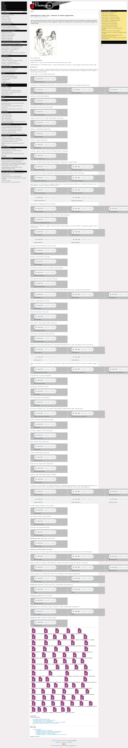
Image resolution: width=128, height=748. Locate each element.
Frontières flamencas (6, 135)
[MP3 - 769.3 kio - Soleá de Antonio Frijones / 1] (45, 644)
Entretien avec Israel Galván (7, 37)
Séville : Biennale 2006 (6, 118)
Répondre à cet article (35, 736)
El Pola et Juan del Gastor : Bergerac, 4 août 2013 (12, 130)
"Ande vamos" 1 (5, 107)
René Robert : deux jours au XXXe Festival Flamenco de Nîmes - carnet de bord (13, 104)
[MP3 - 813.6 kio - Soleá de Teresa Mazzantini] (33, 663)
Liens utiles (4, 84)
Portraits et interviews (6, 147)
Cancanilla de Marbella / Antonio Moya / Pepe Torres (12, 127)
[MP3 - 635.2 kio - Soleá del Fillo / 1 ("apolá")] (85, 638)
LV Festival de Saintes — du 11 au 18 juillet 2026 (43, 721)
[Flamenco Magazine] (78, 5)
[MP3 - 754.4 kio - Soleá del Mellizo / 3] (64, 663)
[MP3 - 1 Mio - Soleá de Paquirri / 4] (85, 669)
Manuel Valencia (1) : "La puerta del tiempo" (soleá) (12, 46)
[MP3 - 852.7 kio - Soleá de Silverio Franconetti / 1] (85, 681)
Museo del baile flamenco (7, 116)
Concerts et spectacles (6, 124)
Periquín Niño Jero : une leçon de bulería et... (110, 17)
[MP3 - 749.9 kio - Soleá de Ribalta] (66, 687)
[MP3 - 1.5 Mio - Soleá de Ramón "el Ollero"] (33, 669)
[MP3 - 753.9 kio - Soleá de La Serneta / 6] (87, 693)
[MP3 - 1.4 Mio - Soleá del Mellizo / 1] (45, 663)
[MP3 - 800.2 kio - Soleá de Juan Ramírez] (55, 687)
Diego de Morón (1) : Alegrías (7, 51)
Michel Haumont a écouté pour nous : (9, 70)
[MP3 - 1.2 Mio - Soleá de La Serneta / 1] (42, 693)
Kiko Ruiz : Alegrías (5, 16)
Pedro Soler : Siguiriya (6, 18)
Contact (3, 3)
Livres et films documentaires (7, 158)
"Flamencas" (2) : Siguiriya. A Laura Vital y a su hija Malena (13, 52)
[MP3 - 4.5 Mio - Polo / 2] (62, 711)
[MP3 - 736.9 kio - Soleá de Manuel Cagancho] (33, 638)
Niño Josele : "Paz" (5, 95)
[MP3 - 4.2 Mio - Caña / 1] (33, 711)
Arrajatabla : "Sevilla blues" (7, 136)
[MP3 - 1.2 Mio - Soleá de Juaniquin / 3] (43, 656)
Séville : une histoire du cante (7, 120)
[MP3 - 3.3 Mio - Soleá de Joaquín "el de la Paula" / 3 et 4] (67, 675)
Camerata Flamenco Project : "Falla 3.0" (10, 141)
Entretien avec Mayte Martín (7, 38)
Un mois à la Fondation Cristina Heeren (9, 27)
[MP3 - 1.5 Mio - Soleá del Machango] (74, 656)
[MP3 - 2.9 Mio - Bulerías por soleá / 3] (43, 705)
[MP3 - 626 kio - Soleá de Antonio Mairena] (83, 656)
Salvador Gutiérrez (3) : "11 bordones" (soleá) (11, 48)
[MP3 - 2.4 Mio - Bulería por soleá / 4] (52, 705)
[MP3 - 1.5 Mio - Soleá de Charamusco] (54, 638)
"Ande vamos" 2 (5, 110)
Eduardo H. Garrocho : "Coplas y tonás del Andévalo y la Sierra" (13, 144)
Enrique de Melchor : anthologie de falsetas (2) (110, 18)
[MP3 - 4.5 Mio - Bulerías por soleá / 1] (81, 699)
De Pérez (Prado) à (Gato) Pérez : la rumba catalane (12, 140)
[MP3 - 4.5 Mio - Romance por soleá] (68, 711)
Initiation (32, 11)
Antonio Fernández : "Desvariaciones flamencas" (11, 90)
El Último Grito (4, 145)
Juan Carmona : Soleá (6, 19)
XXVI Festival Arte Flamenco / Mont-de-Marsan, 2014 (12, 105)
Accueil (3, 2)
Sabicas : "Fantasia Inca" (6, 54)
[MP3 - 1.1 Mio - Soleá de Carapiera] (45, 638)
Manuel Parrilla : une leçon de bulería (109, 12)
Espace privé (4, 10)
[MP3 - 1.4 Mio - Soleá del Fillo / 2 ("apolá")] (33, 644)
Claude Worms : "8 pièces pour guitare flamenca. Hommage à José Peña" (14, 178)
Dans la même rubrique (106, 10)
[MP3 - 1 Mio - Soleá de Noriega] (82, 663)
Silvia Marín (4, 156)
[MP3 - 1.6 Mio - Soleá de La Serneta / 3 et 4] (64, 693)
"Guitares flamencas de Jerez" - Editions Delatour (11, 176)
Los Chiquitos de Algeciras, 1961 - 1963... (41, 719)
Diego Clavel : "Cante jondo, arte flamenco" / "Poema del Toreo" (46, 723)
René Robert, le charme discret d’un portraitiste (11, 43)
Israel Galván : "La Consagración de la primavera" (12, 129)
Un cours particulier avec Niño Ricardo (109, 21)
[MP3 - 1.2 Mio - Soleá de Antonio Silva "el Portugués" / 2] (66, 681)
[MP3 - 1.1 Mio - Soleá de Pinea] (40, 681)
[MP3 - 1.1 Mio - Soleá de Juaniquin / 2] (33, 656)
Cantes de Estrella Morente (7, 59)
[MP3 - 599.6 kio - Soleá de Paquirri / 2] (66, 669)
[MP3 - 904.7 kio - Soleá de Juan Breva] (79, 632)
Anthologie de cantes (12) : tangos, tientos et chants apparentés (49, 731)
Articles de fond (5, 112)
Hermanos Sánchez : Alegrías (7, 22)
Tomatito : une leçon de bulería (107, 14)
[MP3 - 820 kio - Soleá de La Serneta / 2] (53, 693)
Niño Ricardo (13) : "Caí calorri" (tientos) (10, 49)
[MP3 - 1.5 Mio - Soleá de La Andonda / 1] (45, 632)
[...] (33, 724)
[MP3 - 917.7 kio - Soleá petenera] (33, 681)
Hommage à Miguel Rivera (7, 152)
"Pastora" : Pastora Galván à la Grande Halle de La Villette (13, 133)
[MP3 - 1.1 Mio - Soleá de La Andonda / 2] (56, 632)
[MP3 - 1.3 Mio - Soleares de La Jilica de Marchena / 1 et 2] (66, 650)
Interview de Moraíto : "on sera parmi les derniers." (12, 150)
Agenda (3, 96)
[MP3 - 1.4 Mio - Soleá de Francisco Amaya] (33, 632)
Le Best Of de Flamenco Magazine (8, 30)
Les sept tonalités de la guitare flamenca (109, 25)
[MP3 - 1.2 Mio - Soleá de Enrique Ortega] (46, 669)
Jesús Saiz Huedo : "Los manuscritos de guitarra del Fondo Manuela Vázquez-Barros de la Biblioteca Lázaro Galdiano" (14, 164)
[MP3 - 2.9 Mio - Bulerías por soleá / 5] (62, 705)
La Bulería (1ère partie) (6, 82)
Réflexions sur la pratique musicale (9, 26)
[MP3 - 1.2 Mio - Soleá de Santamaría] (33, 693)
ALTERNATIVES (70, 742)
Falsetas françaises (5, 13)
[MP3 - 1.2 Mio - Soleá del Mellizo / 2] (55, 663)
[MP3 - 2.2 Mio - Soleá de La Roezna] (73, 687)
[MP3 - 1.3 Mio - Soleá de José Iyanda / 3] (55, 650)
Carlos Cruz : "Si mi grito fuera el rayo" (9, 62)
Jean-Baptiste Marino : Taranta (8, 14)
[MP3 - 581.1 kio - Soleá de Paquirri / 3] (76, 669)
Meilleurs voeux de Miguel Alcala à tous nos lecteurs (12, 109)
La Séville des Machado (6, 113)
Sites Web (4, 7)
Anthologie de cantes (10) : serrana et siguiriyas (45, 733)
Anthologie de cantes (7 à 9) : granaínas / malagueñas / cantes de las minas (51, 734)
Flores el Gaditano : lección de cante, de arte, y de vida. (13, 153)
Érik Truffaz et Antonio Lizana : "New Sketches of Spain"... (44, 720)
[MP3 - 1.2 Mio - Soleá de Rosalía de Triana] (82, 687)
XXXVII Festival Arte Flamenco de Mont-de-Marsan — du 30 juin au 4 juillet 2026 (49, 722)
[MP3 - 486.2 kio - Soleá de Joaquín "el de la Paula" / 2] (50, 675)
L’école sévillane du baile (7, 115)
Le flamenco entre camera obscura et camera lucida (12, 41)
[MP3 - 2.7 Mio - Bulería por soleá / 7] (81, 705)
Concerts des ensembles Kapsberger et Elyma (11, 125)
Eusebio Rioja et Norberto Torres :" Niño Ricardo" (11, 161)
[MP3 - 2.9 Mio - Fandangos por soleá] (44, 711)
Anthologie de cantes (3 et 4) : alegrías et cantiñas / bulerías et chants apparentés (113, 38)
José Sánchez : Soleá (6, 180)
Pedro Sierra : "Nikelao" (6, 89)
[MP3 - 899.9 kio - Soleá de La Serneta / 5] (76, 693)
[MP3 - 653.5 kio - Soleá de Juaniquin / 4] (54, 656)
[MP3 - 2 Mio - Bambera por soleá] (73, 699)
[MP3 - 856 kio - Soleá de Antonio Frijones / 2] (59, 644)
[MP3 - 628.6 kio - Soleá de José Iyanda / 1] (33, 650)
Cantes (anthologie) (37, 729)
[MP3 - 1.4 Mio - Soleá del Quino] (48, 687)
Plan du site (4, 5)
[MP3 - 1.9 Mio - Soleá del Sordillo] (44, 699)
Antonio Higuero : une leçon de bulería (109, 15)
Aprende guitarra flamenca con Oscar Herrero (11, 29)
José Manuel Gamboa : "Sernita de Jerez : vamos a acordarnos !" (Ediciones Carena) (12, 168)
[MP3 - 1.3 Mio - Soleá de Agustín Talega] (52, 699)
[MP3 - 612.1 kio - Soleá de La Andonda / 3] (68, 632)
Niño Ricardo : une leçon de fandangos (109, 23)
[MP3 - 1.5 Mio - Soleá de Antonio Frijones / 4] (86, 644)
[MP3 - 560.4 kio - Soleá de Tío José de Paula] (85, 675)
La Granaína (4, 81)
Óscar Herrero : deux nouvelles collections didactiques (12, 173)
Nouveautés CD (5, 85)
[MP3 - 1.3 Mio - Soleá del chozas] (64, 638)
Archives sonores (5, 55)
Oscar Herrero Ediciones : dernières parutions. (11, 182)
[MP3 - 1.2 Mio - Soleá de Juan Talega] (63, 699)
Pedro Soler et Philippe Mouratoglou (9, 132)
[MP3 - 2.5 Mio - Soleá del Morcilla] (73, 663)
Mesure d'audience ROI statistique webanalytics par (61, 745)
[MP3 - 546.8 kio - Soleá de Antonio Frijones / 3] (72, 644)
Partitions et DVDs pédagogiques (8, 171)
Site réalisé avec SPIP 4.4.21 (60, 742)
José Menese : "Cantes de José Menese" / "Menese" (12, 60)
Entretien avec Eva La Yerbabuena (9, 33)
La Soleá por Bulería (6, 79)
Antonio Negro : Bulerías (6, 21)
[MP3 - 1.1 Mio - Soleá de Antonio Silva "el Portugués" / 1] (47, 681)
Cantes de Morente (5, 57)
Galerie (3, 100)
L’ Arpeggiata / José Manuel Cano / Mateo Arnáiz (11, 138)
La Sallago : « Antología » (7, 87)
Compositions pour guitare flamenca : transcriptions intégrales (14, 44)
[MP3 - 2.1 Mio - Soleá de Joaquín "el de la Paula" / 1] (33, 675)
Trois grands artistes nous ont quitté (9, 148)
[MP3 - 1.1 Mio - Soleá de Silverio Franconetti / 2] (33, 687)
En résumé (4, 8)
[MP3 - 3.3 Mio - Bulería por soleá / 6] (72, 705)
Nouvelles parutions (6, 174)
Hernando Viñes (5, 101)
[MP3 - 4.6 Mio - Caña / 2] (39, 711)
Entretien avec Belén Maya (7, 40)
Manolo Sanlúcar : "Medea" (7, 93)
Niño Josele (4, 155)
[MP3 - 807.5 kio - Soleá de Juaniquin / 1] (86, 650)
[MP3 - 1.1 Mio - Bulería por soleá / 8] (90, 705)
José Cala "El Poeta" (6, 65)
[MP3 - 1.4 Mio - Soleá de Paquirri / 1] (57, 669)
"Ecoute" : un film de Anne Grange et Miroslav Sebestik (12, 159)
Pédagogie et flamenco (6, 24)
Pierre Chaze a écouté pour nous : (8, 71)
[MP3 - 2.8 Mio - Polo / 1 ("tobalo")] (54, 711)
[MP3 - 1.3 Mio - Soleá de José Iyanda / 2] (44, 650)
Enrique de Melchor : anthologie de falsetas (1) (110, 20)
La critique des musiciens (7, 67)
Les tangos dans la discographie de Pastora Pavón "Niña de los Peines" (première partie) (14, 122)
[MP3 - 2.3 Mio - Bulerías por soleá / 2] (33, 705)
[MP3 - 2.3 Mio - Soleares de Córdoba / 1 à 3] (72, 638)
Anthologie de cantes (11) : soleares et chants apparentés (47, 732)
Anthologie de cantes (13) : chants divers (44, 730)
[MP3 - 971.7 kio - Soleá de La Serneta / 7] (33, 699)
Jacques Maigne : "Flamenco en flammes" (10, 165)
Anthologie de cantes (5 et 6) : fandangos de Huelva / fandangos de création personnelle (112, 36)
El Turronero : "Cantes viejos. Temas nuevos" (11, 63)
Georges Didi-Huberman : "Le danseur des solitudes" (12, 170)
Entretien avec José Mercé (7, 32)
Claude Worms (45, 16)
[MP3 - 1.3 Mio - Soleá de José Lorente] (64, 656)
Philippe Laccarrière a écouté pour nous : (10, 68)
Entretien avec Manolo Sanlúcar (8, 35)
